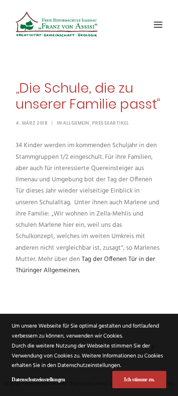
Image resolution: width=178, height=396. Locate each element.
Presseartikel (110, 123)
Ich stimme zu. (139, 380)
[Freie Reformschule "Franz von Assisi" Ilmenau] (57, 25)
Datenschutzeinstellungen (38, 380)
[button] (158, 24)
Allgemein (76, 123)
